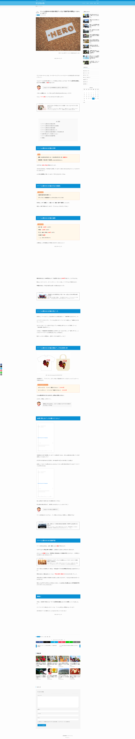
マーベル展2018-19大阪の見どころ (49, 129)
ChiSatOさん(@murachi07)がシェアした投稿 (45, 450)
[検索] (98, 0)
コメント (39, 695)
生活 (86, 81)
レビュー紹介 (87, 77)
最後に (43, 137)
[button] (39, 642)
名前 (39, 709)
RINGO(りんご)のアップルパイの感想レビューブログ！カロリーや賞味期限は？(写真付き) (62, 561)
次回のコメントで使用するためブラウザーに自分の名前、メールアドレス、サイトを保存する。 (54, 721)
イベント (38, 636)
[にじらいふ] (40, 3)
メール (39, 713)
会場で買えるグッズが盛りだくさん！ (50, 133)
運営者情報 (65, 735)
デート (43, 636)
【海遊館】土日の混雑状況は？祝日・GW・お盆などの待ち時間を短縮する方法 (62, 295)
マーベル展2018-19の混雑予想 (48, 135)
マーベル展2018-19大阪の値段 (48, 127)
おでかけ (86, 70)
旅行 (86, 79)
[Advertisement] (58, 66)
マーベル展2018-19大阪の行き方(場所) (50, 125)
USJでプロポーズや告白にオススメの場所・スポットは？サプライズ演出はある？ (62, 106)
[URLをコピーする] (76, 642)
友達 (45, 636)
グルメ (86, 75)
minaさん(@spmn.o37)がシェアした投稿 (44, 496)
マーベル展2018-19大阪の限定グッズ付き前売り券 (53, 131)
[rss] (97, 0)
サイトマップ (70, 735)
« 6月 (84, 102)
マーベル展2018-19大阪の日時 (48, 123)
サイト (39, 717)
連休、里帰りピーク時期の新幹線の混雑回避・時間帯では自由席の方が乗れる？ (62, 524)
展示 (49, 636)
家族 (47, 636)
